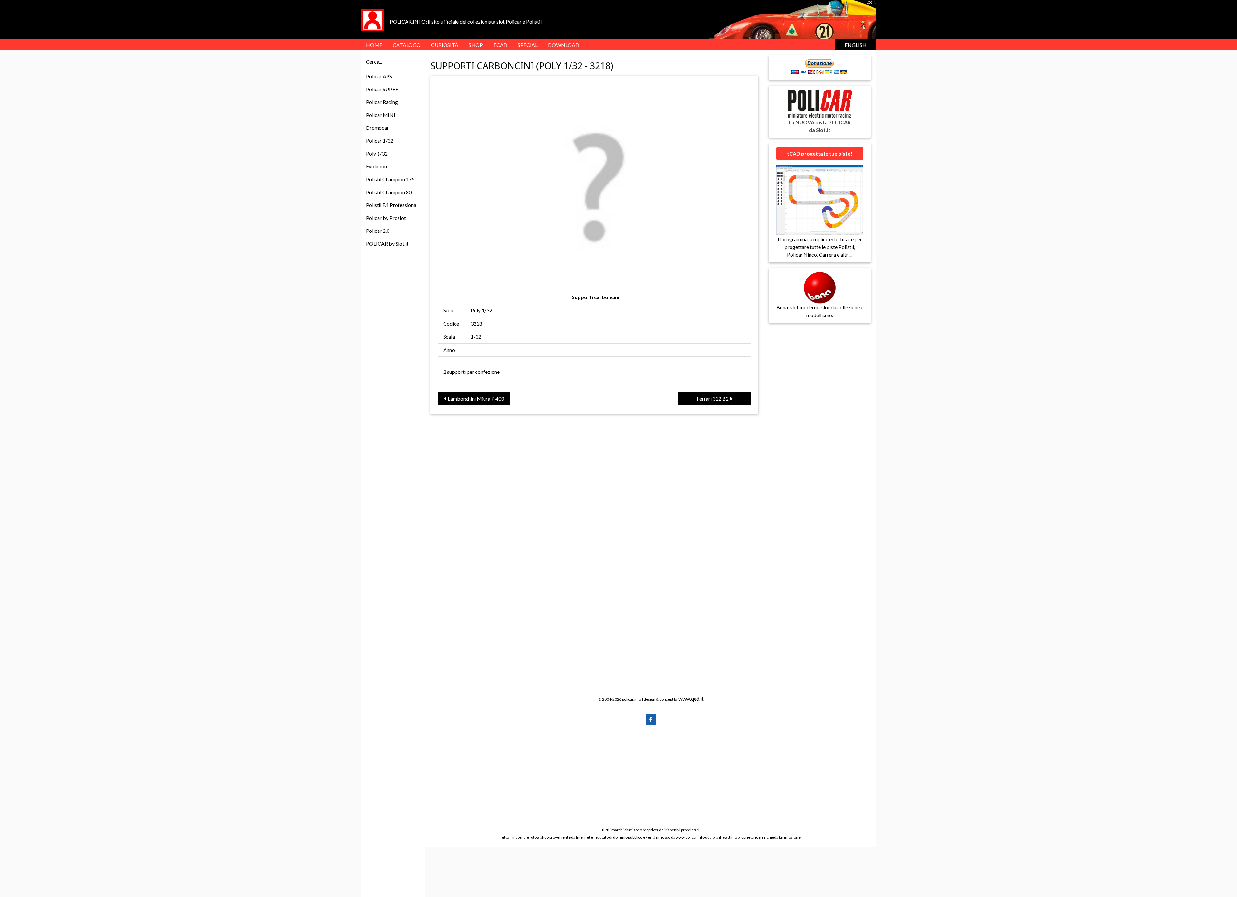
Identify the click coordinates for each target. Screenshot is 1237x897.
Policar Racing (382, 102)
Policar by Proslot (386, 218)
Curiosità (444, 45)
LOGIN (871, 2)
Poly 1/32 (377, 153)
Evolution (376, 166)
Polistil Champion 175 (390, 179)
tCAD (500, 45)
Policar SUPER (382, 89)
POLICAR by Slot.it (387, 244)
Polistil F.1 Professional (391, 205)
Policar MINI (380, 115)
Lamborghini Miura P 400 (475, 398)
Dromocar (377, 128)
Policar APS (379, 76)
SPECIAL (528, 45)
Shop (476, 45)
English (856, 45)
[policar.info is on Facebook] (651, 719)
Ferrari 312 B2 (713, 398)
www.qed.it (691, 698)
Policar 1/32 (379, 140)
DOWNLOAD (563, 45)
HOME (374, 45)
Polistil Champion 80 (389, 192)
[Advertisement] (650, 776)
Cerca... (374, 62)
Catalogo (407, 45)
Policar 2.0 (377, 231)
